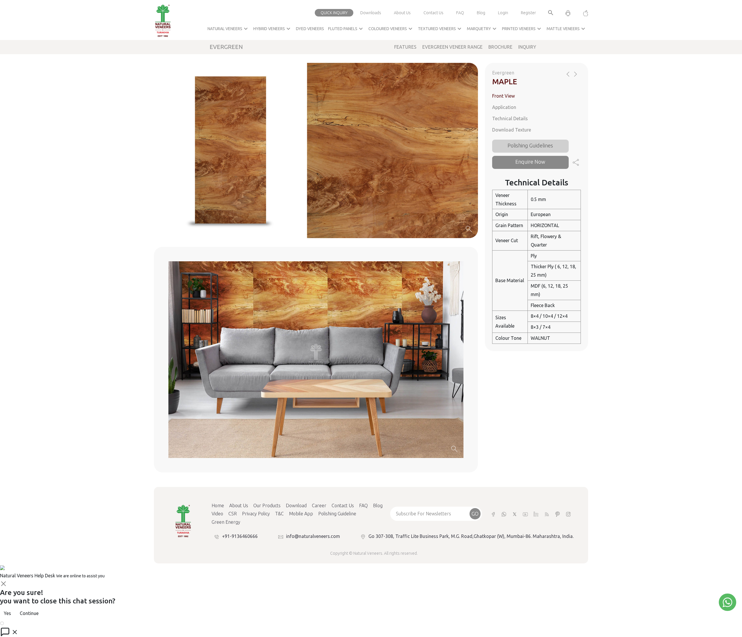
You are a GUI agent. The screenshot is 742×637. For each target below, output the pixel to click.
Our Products (267, 505)
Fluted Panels (346, 28)
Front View (503, 95)
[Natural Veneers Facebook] (493, 514)
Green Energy (226, 522)
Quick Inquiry (334, 12)
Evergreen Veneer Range (452, 47)
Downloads (370, 12)
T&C (279, 513)
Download (296, 505)
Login (503, 12)
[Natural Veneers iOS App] (582, 12)
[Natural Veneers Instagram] (568, 514)
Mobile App (301, 513)
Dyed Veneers (310, 28)
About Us (402, 12)
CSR (232, 513)
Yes (7, 613)
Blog (481, 12)
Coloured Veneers (391, 28)
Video (217, 513)
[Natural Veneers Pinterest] (557, 514)
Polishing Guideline (337, 513)
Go (475, 513)
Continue (29, 613)
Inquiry (527, 47)
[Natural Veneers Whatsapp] (504, 514)
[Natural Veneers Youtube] (525, 514)
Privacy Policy (256, 513)
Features (405, 47)
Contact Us (433, 12)
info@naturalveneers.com (313, 536)
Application (504, 107)
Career (319, 505)
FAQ (460, 12)
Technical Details (510, 118)
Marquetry (482, 28)
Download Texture (511, 129)
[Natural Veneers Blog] (546, 514)
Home (218, 505)
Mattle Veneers (567, 28)
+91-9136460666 (240, 536)
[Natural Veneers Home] (183, 520)
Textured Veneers (440, 28)
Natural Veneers (228, 28)
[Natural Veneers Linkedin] (536, 514)
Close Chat (16, 622)
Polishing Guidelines (530, 145)
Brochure (500, 47)
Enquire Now (530, 162)
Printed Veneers (522, 28)
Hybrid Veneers (272, 28)
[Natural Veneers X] (514, 514)
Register (528, 12)
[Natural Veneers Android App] (568, 12)
